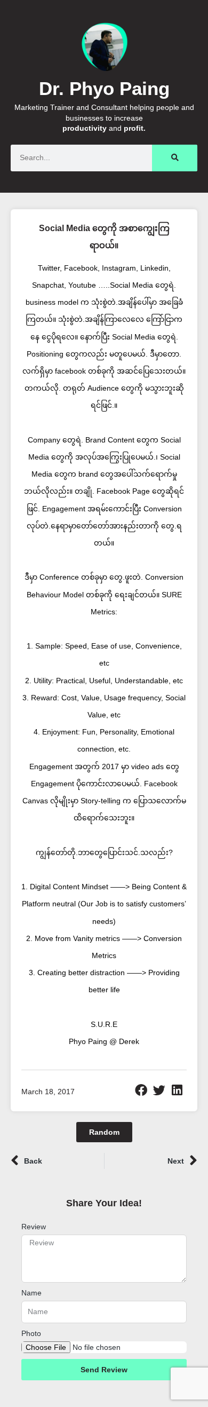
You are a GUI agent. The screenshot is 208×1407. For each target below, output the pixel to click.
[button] (141, 1090)
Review (33, 1226)
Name (31, 1293)
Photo (31, 1333)
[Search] (174, 158)
